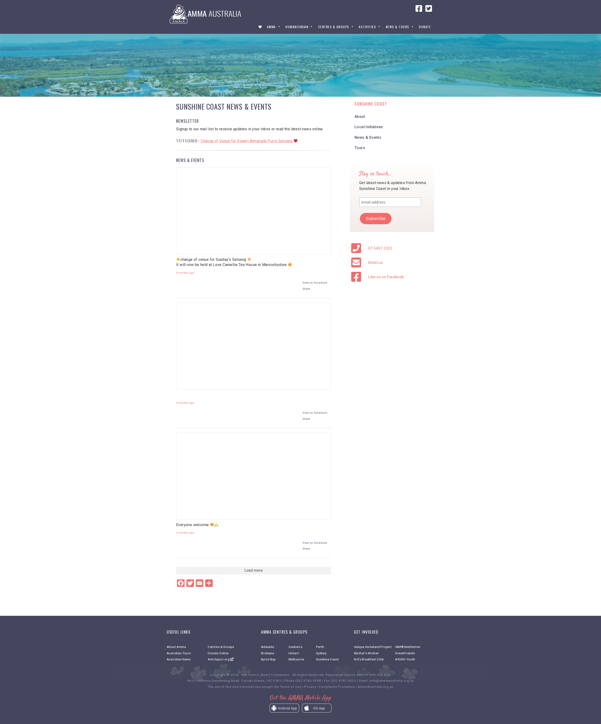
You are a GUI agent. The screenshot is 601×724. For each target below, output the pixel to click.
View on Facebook (315, 282)
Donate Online (218, 653)
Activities (367, 26)
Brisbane (267, 653)
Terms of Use (290, 687)
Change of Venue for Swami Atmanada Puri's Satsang (247, 141)
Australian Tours (179, 653)
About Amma (176, 647)
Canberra (295, 647)
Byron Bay (268, 659)
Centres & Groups (333, 26)
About (359, 116)
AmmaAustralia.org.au (375, 687)
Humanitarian (296, 26)
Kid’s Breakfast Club (369, 659)
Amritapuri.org (219, 659)
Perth (320, 647)
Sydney (321, 653)
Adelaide (267, 647)
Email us (375, 262)
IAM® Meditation (407, 647)
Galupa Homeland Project (373, 647)
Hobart (294, 653)
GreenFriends (405, 653)
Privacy (310, 687)
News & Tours (397, 26)
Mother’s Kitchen (366, 653)
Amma (271, 26)
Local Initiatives (368, 127)
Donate (425, 26)
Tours (359, 148)
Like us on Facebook (386, 277)
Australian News (179, 659)
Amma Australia (206, 14)
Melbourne (296, 659)
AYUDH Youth (405, 659)
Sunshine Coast (327, 659)
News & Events (367, 137)
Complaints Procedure (337, 687)
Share (306, 288)
